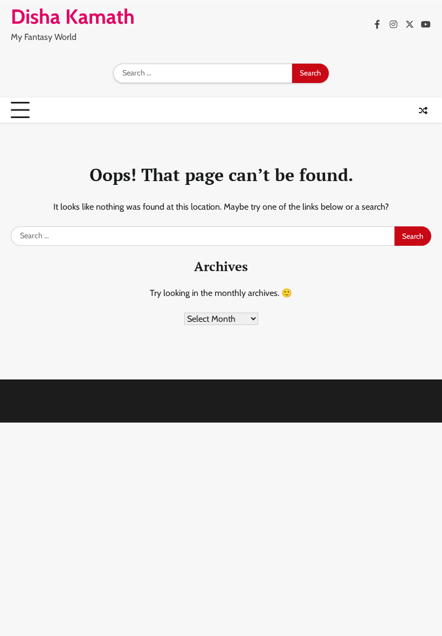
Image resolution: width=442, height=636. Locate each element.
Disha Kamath (73, 16)
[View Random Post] (423, 110)
